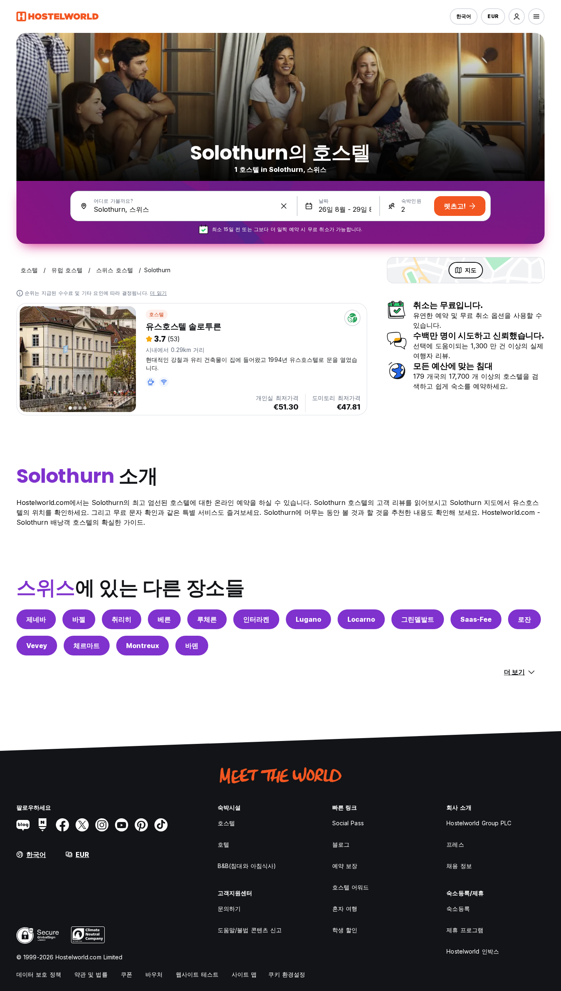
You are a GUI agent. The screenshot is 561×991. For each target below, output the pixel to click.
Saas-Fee (476, 619)
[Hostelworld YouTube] (121, 824)
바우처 (154, 974)
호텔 (223, 844)
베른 (164, 619)
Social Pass (348, 823)
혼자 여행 (345, 908)
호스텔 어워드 (350, 887)
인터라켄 (256, 619)
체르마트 (87, 645)
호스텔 (156, 314)
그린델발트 (417, 619)
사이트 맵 (244, 974)
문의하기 (229, 908)
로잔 (524, 619)
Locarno (361, 619)
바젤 (78, 619)
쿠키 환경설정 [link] (286, 974)
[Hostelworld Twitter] (82, 824)
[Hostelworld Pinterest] (141, 824)
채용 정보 (459, 865)
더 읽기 (158, 293)
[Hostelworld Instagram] (101, 824)
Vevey (36, 645)
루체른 (207, 619)
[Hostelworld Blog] (23, 824)
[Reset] (284, 206)
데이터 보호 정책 (38, 974)
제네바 (36, 619)
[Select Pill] (516, 16)
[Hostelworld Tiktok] (161, 824)
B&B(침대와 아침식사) (247, 865)
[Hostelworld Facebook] (62, 824)
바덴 (191, 645)
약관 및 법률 (91, 974)
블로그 (340, 844)
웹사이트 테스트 (197, 974)
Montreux (142, 645)
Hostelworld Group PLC (478, 823)
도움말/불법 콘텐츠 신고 (250, 929)
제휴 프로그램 (464, 929)
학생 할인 (345, 929)
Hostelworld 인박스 (472, 951)
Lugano (308, 619)
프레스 (455, 844)
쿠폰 (126, 974)
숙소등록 (457, 908)
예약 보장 (345, 865)
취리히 (121, 619)
